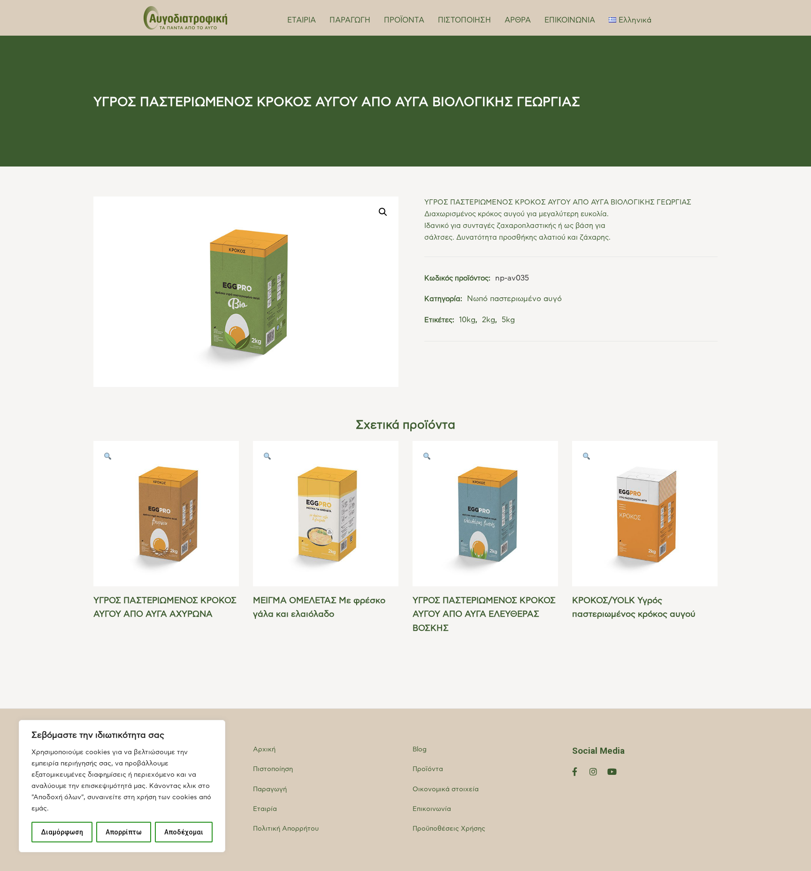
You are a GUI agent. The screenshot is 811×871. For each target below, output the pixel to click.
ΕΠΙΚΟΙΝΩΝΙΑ (569, 20)
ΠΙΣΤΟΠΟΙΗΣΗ (464, 20)
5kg (508, 320)
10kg (467, 320)
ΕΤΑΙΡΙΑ (301, 20)
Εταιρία (265, 809)
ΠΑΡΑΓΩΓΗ (349, 20)
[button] (383, 212)
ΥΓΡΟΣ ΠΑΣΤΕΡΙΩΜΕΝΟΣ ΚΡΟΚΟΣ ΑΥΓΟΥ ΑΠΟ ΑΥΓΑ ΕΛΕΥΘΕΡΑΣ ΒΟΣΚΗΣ (484, 615)
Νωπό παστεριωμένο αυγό (514, 299)
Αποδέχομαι (183, 832)
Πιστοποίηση (273, 769)
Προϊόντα (428, 769)
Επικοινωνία (432, 809)
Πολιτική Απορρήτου (286, 829)
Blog (420, 749)
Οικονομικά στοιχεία (446, 789)
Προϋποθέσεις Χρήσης (449, 829)
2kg (488, 320)
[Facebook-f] (575, 771)
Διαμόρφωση (62, 832)
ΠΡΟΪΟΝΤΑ (404, 20)
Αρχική (264, 749)
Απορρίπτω (124, 832)
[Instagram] (593, 771)
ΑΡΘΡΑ (518, 20)
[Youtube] (612, 771)
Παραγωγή (270, 789)
